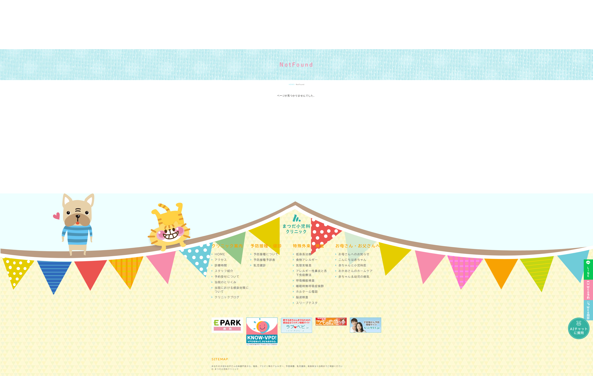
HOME (291, 84)
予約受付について (227, 276)
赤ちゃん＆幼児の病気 (354, 276)
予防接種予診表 (264, 259)
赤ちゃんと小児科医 (352, 265)
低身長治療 (304, 254)
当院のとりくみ (225, 282)
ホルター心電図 (307, 291)
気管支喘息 (304, 265)
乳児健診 (260, 265)
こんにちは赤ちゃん (352, 259)
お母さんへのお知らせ (354, 254)
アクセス (221, 259)
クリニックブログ (227, 297)
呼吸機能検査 (305, 280)
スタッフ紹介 (224, 270)
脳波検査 (302, 297)
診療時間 (221, 265)
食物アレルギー (307, 259)
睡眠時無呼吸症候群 (310, 286)
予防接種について (266, 254)
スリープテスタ (307, 302)
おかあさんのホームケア (356, 270)
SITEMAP (220, 359)
